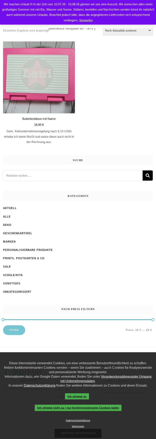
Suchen (148, 175)
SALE (7, 266)
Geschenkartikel (17, 233)
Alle (7, 216)
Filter (14, 330)
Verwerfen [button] (86, 20)
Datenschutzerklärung (39, 385)
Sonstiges (12, 283)
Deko (7, 225)
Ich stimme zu (77, 396)
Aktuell (10, 208)
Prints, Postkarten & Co (23, 258)
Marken (9, 241)
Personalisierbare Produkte (28, 249)
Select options (39, 84)
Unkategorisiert (17, 291)
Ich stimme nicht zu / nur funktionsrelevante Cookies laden (78, 408)
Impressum (78, 426)
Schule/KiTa (13, 275)
